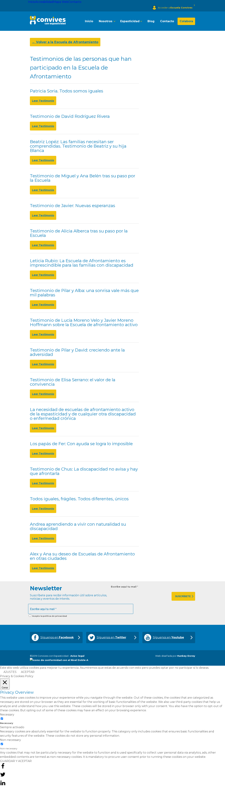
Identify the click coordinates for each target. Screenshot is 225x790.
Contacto (74, 2)
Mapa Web (60, 2)
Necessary (6, 723)
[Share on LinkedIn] (3, 784)
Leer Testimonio (43, 100)
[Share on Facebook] (3, 768)
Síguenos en (57, 637)
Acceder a (175, 7)
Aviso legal (77, 655)
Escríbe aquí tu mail (124, 586)
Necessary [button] (7, 714)
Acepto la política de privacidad (49, 616)
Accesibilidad (44, 2)
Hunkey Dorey (186, 655)
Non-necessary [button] (10, 740)
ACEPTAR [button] (27, 672)
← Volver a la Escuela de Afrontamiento (65, 42)
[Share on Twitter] (3, 776)
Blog (151, 21)
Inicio (31, 2)
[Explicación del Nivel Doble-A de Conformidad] (59, 660)
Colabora (186, 21)
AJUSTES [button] (10, 672)
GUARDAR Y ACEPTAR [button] (16, 761)
